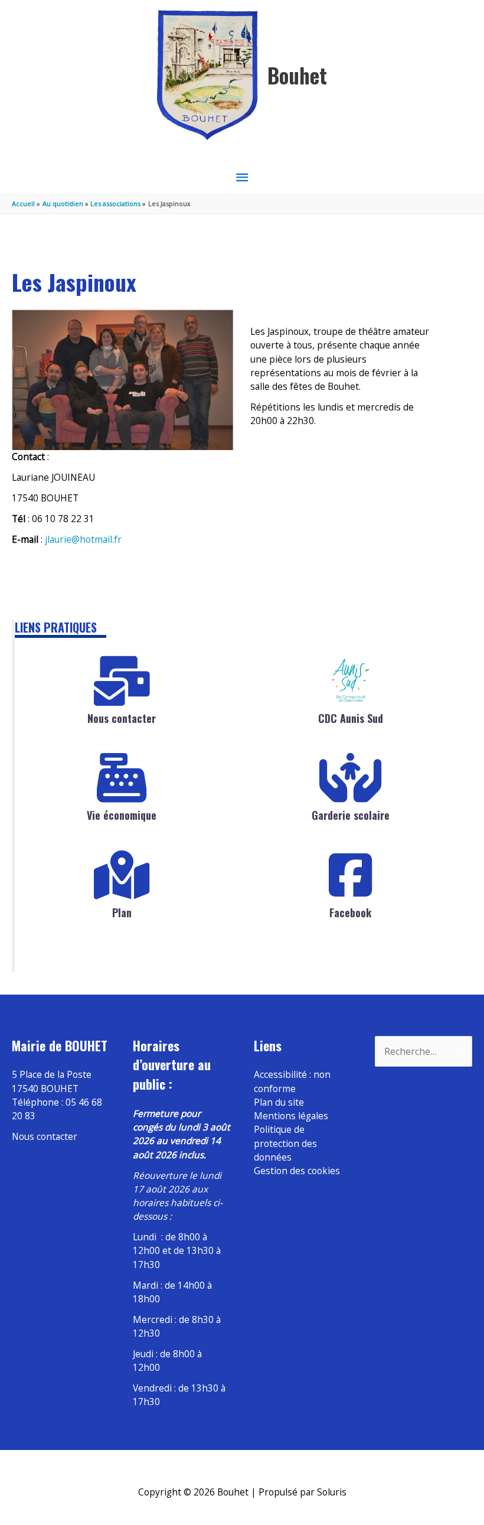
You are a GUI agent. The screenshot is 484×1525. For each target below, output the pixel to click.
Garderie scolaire (351, 815)
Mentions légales (291, 1115)
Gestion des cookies (297, 1170)
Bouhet (297, 75)
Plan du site (279, 1102)
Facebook (350, 912)
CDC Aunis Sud (350, 718)
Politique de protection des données (285, 1143)
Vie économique (121, 815)
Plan (122, 912)
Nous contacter (121, 718)
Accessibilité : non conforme (292, 1081)
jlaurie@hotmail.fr (83, 539)
